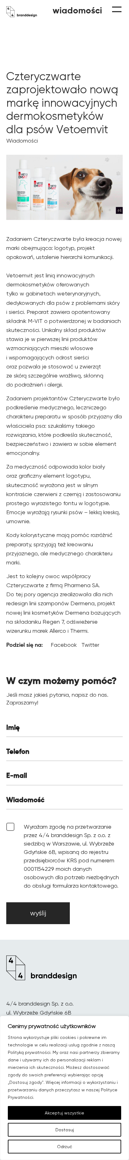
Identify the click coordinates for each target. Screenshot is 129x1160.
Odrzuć (64, 1146)
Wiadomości (22, 140)
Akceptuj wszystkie (64, 1112)
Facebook (64, 644)
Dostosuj (64, 1129)
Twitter (90, 644)
